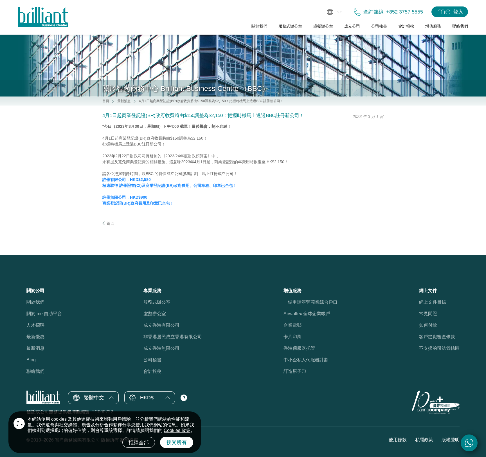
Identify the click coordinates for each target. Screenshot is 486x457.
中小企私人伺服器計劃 (306, 359)
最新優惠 (35, 336)
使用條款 (398, 439)
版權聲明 (451, 439)
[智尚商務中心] (43, 17)
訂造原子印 (295, 371)
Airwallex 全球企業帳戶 (307, 313)
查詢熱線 (373, 12)
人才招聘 (35, 325)
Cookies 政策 (177, 430)
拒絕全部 (139, 442)
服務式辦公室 (156, 302)
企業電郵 (293, 325)
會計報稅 (152, 371)
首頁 (105, 101)
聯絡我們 (35, 371)
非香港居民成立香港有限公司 (172, 336)
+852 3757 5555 (404, 12)
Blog (31, 359)
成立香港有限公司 (161, 325)
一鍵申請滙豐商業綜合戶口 (311, 302)
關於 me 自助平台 (44, 313)
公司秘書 (152, 359)
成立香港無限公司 (161, 348)
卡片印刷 (293, 336)
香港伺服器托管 (299, 348)
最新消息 (124, 101)
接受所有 (176, 442)
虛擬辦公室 (154, 313)
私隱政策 (424, 439)
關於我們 (35, 302)
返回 (110, 223)
